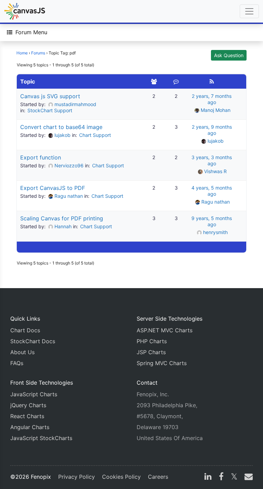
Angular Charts (29, 427)
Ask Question (228, 55)
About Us (22, 352)
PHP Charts (152, 341)
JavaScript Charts (33, 394)
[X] (234, 477)
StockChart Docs (32, 341)
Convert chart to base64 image (61, 127)
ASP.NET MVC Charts (164, 330)
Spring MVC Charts (162, 363)
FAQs (16, 363)
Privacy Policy (76, 476)
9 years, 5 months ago (211, 221)
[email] (247, 477)
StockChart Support (49, 110)
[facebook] (221, 477)
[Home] (24, 11)
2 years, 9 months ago (212, 130)
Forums (38, 52)
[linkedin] (208, 477)
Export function (40, 157)
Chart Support (95, 135)
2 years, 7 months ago (211, 99)
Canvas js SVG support (50, 96)
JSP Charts (151, 352)
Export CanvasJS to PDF (52, 187)
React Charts (27, 416)
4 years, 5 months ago (211, 191)
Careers (158, 476)
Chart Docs (25, 330)
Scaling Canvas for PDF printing (61, 218)
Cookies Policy (121, 476)
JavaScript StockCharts (41, 438)
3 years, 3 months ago (211, 160)
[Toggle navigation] (249, 11)
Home (22, 52)
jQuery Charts (28, 405)
